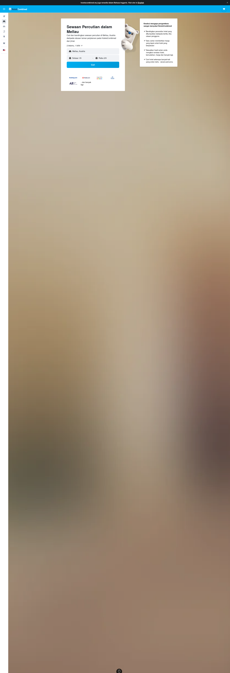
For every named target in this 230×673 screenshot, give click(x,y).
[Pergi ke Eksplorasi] (4, 36)
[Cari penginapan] (4, 21)
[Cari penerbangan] (4, 16)
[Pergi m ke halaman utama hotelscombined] (18, 9)
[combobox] (75, 45)
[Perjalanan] (4, 43)
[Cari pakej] (4, 31)
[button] (227, 2)
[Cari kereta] (4, 26)
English (141, 2)
